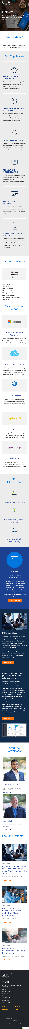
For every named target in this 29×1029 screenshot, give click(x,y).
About (4, 1006)
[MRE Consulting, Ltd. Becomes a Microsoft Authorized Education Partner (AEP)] (14, 894)
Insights (17, 1006)
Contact (17, 1010)
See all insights (9, 840)
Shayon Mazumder (11, 784)
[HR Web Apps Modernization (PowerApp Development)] (14, 935)
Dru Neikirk (7, 821)
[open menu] (26, 2)
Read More (7, 880)
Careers (5, 1010)
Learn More (8, 662)
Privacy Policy (20, 1023)
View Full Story (15, 600)
